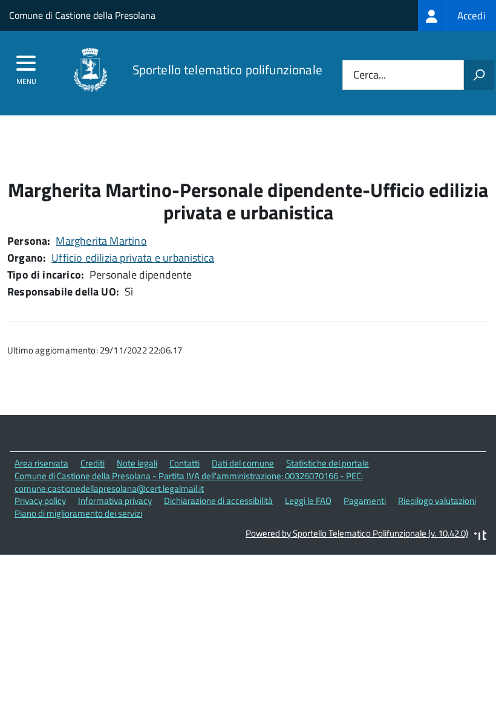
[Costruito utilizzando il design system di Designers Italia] (480, 537)
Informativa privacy (115, 501)
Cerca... (369, 75)
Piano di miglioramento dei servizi (78, 513)
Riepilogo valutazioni (437, 501)
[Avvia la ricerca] (479, 75)
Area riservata (41, 463)
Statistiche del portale (327, 463)
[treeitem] (457, 15)
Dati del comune (243, 463)
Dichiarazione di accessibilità (218, 501)
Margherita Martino (101, 241)
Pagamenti (365, 501)
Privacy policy (40, 501)
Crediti (92, 463)
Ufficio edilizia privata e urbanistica (132, 258)
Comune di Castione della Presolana (82, 15)
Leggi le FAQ (308, 501)
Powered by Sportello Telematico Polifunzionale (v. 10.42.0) (357, 533)
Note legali (137, 463)
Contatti (184, 463)
